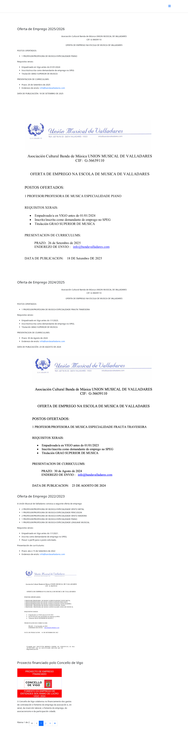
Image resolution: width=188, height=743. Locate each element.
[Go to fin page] (55, 723)
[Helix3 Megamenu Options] (169, 6)
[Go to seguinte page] (50, 723)
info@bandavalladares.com (52, 88)
